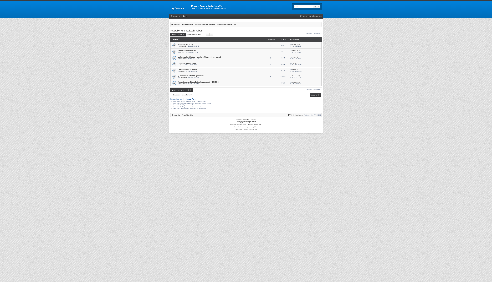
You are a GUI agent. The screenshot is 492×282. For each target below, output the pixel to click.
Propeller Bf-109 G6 (185, 44)
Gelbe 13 (295, 44)
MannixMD (252, 121)
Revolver (183, 58)
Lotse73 (182, 52)
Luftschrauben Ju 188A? (187, 69)
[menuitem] (185, 16)
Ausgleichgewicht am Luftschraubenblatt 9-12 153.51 (198, 82)
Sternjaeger (184, 77)
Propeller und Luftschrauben (186, 30)
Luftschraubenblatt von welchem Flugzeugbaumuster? (199, 57)
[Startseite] (180, 7)
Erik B (182, 71)
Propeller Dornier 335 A (187, 63)
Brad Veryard (251, 119)
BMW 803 (295, 51)
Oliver (294, 57)
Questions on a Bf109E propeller (190, 76)
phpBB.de (255, 127)
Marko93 (183, 46)
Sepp (182, 65)
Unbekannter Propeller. (187, 51)
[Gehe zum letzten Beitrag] (299, 44)
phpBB (239, 124)
